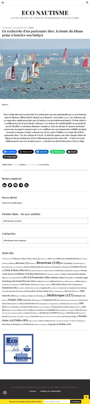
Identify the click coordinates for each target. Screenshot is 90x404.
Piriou (9, 307)
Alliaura (43, 259)
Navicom (67, 300)
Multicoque (60, 295)
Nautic (15, 299)
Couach (59, 270)
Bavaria (22, 263)
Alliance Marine (33, 259)
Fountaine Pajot (58, 277)
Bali (81, 259)
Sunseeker (14, 316)
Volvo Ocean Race (64, 321)
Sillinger (35, 313)
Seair (78, 310)
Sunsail (6, 316)
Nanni (5, 300)
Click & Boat (13, 270)
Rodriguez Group (11, 310)
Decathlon (76, 270)
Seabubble (52, 310)
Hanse (80, 281)
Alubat (60, 259)
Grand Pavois (25, 281)
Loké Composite (11, 291)
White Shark (7, 324)
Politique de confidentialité (50, 391)
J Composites (76, 284)
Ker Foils (36, 288)
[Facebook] (15, 185)
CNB (27, 270)
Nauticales (28, 300)
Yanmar (44, 324)
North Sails (31, 303)
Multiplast (80, 296)
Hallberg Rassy (70, 281)
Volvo (55, 321)
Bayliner (32, 263)
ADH (24, 259)
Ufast (58, 316)
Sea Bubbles (63, 310)
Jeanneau (9, 287)
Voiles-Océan (33, 321)
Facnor (14, 278)
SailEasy (33, 310)
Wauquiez (81, 321)
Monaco (18, 296)
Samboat (42, 310)
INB (55, 284)
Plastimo (17, 307)
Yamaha (37, 324)
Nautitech (49, 300)
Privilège (47, 307)
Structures (73, 313)
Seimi (14, 313)
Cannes (46, 267)
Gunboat (54, 281)
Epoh (52, 274)
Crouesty (68, 271)
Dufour (23, 273)
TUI (54, 316)
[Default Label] (4, 185)
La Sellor (54, 288)
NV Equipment (43, 303)
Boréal (27, 267)
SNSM (55, 313)
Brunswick (37, 267)
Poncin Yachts (29, 307)
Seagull (71, 310)
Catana (77, 266)
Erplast (58, 274)
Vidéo (21, 320)
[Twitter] (10, 185)
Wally (74, 321)
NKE (22, 304)
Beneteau (48, 263)
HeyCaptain (15, 284)
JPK (23, 288)
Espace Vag (67, 274)
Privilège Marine (58, 307)
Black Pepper (80, 263)
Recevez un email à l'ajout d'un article (25, 401)
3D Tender (6, 259)
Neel (4, 304)
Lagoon (45, 288)
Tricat (48, 316)
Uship (74, 316)
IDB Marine (27, 284)
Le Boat (62, 288)
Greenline (39, 281)
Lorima (21, 291)
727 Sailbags (15, 259)
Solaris (63, 313)
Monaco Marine (29, 296)
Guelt (46, 281)
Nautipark (38, 300)
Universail (66, 316)
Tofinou (42, 316)
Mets (77, 291)
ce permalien (32, 164)
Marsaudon (32, 291)
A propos (32, 391)
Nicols (11, 304)
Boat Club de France (9, 267)
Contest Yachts (48, 270)
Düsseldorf (36, 274)
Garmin (71, 278)
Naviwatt (83, 300)
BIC (63, 263)
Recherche (86, 2)
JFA (19, 288)
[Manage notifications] (5, 392)
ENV (46, 274)
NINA (16, 303)
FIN (27, 277)
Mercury (69, 291)
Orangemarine (54, 303)
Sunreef (82, 313)
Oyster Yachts (74, 303)
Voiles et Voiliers (45, 321)
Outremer (64, 304)
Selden (21, 313)
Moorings (42, 296)
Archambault (71, 258)
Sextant (28, 313)
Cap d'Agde (56, 267)
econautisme (7, 28)
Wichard (28, 324)
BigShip (71, 263)
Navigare (75, 300)
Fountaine (40, 277)
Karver (29, 288)
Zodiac (65, 324)
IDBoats (37, 284)
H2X (62, 281)
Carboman (66, 267)
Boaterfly (20, 267)
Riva (80, 307)
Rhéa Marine (71, 307)
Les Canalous (72, 288)
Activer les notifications (12, 203)
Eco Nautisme (45, 12)
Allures (52, 259)
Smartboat (45, 313)
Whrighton (18, 324)
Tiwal (35, 316)
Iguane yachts (46, 284)
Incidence (65, 284)
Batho (12, 263)
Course (31, 28)
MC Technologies (58, 291)
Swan (28, 316)
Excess (8, 278)
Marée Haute (45, 291)
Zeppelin (53, 324)
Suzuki (22, 316)
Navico (59, 300)
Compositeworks (37, 270)
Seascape (8, 313)
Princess (39, 307)
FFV (20, 278)
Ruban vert (23, 310)
